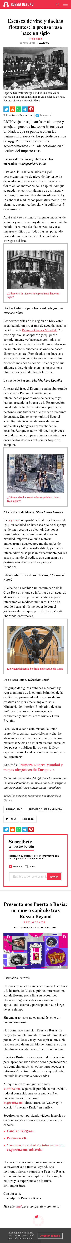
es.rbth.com (11, 1089)
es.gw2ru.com (13, 1103)
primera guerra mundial (46, 809)
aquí (19, 1206)
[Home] (6, 4)
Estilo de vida (34, 922)
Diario (32, 866)
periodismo (14, 809)
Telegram (45, 115)
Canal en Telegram (20, 1131)
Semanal (17, 866)
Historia (35, 39)
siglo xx (28, 819)
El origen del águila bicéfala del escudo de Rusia (35, 669)
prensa (11, 819)
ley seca (13, 520)
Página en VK (16, 1138)
